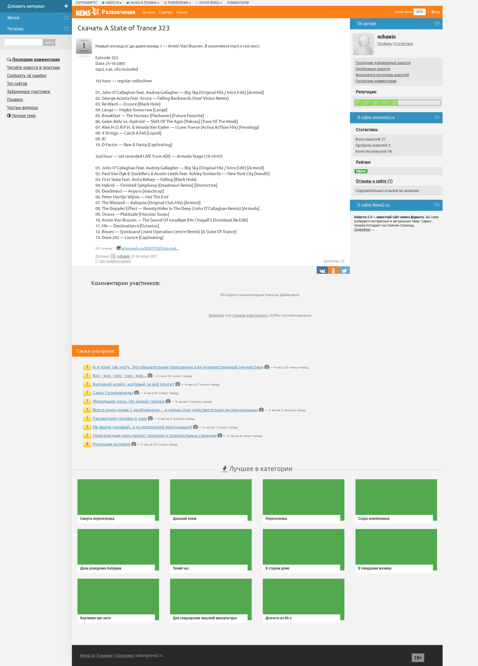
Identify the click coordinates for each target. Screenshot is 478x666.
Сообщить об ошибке (26, 75)
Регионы (15, 28)
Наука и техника (143, 3)
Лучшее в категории (259, 468)
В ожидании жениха (374, 568)
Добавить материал (26, 6)
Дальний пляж (185, 518)
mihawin (123, 256)
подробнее (362, 229)
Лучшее (148, 12)
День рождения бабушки (100, 568)
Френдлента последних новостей (382, 75)
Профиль (384, 43)
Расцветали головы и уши (120, 418)
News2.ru (87, 655)
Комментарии (238, 3)
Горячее (166, 12)
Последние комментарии (375, 81)
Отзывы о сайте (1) (374, 181)
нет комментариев (115, 261)
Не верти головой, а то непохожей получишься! (142, 426)
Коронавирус (86, 3)
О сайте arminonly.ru (376, 117)
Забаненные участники (28, 91)
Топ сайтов (17, 83)
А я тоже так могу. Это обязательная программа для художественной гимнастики (178, 366)
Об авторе (366, 23)
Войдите (216, 314)
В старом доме (278, 568)
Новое (182, 12)
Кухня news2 (209, 3)
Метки (13, 17)
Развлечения (178, 3)
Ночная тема (23, 115)
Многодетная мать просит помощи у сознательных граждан (154, 435)
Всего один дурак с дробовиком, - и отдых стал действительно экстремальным (175, 409)
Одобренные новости (372, 69)
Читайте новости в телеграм (33, 67)
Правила (15, 99)
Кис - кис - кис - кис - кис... (120, 375)
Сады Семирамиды (113, 392)
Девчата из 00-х (279, 618)
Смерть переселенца (97, 518)
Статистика (403, 43)
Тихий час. (181, 568)
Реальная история (111, 443)
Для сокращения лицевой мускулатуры (205, 618)
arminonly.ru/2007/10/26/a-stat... (150, 248)
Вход (436, 11)
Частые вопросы (22, 107)
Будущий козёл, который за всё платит (133, 383)
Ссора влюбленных (373, 518)
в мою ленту (403, 12)
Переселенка (276, 518)
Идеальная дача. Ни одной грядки (129, 401)
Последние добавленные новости (383, 62)
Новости (112, 3)
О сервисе (105, 655)
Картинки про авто (95, 618)
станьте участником (249, 314)
